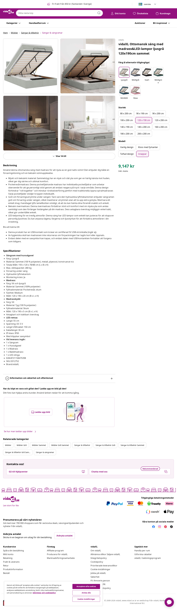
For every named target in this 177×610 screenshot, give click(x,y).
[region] (53, 593)
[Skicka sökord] (99, 13)
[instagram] (159, 526)
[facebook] (153, 526)
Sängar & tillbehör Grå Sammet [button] (18, 452)
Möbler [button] (8, 445)
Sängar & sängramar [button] (45, 452)
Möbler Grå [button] (22, 445)
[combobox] (59, 13)
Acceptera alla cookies (86, 586)
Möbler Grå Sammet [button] (60, 445)
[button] (69, 4)
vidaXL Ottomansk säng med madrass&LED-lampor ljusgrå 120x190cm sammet (141, 48)
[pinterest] (165, 526)
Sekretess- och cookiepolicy (44, 593)
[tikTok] (171, 526)
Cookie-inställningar (100, 569)
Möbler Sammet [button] (39, 445)
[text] (126, 166)
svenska (147, 4)
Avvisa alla (86, 593)
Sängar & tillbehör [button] (82, 445)
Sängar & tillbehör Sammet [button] (132, 445)
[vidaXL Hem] (8, 12)
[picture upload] (75, 412)
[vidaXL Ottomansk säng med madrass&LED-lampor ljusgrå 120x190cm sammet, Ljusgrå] (30, 66)
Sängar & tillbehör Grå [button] (105, 445)
